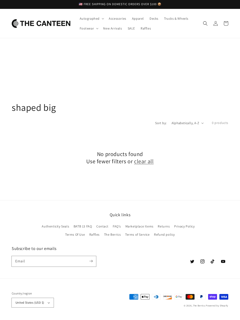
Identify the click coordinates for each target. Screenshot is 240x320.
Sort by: (160, 123)
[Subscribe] (91, 261)
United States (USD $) (29, 303)
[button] (205, 23)
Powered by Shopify (217, 305)
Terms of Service (137, 234)
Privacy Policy (184, 226)
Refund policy (164, 234)
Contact (102, 226)
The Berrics (112, 234)
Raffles (94, 234)
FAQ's (117, 226)
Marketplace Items (139, 226)
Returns (164, 226)
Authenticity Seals (55, 226)
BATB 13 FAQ (83, 226)
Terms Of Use (75, 234)
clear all (144, 161)
